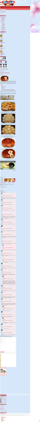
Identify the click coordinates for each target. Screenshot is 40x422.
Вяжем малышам (3, 27)
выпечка (2, 94)
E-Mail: (1, 339)
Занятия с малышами (3, 420)
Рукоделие (2, 26)
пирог (3, 183)
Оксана (15, 170)
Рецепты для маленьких (3, 417)
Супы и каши (3, 24)
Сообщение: (1, 342)
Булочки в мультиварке (2, 409)
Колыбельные (2, 17)
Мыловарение (2, 419)
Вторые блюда (3, 21)
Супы (2, 23)
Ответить (2, 196)
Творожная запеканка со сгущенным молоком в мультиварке (2, 54)
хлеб (4, 183)
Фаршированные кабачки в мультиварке (4, 69)
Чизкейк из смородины (2, 405)
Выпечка (3, 25)
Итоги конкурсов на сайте (4, 8)
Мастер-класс (3, 30)
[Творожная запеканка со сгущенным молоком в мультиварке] (1, 52)
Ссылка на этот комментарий (9, 202)
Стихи (2, 421)
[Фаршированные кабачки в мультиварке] (1, 41)
